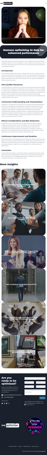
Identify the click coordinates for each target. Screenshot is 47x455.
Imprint (20, 446)
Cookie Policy (26, 446)
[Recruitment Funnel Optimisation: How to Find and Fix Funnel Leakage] (24, 318)
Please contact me (30, 404)
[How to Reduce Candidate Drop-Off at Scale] (24, 285)
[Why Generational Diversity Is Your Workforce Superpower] (24, 351)
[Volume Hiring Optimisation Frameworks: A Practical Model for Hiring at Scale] (24, 252)
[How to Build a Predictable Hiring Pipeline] (24, 218)
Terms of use (34, 446)
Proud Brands (42, 451)
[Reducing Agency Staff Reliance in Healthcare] (24, 185)
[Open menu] (46, 3)
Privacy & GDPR (13, 446)
